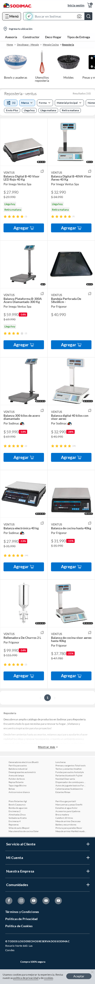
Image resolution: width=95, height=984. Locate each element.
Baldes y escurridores (65, 824)
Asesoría (11, 37)
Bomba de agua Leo (18, 808)
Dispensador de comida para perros (70, 782)
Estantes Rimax (62, 792)
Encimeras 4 (15, 821)
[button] (59, 16)
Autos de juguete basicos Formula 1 (70, 785)
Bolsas (12, 788)
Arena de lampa (16, 775)
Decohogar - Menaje (28, 44)
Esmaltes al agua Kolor (66, 808)
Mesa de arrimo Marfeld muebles (70, 831)
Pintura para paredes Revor (68, 828)
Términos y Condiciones (22, 912)
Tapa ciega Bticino (18, 785)
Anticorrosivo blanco (19, 792)
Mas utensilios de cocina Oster (24, 831)
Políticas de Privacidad (21, 919)
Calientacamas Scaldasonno (69, 788)
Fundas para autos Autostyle (69, 772)
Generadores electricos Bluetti (24, 762)
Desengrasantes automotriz (22, 772)
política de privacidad (25, 978)
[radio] (5, 216)
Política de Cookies (18, 926)
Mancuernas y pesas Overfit (68, 804)
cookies (48, 978)
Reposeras (14, 824)
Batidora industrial (18, 768)
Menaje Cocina (51, 44)
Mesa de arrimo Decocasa (67, 821)
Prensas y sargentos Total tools (70, 765)
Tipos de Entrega (78, 37)
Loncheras (60, 762)
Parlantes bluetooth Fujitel (68, 775)
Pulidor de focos (17, 778)
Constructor (31, 37)
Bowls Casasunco (17, 804)
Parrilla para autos (18, 765)
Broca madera (62, 814)
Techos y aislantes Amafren (68, 768)
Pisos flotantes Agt (18, 801)
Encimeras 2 (15, 811)
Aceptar (78, 976)
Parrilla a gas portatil (65, 801)
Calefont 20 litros (64, 818)
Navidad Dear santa (65, 778)
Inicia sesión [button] (76, 5)
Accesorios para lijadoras (67, 811)
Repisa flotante (16, 782)
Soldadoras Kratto (18, 818)
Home (10, 44)
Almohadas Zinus (17, 814)
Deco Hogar (53, 37)
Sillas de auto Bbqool (19, 828)
